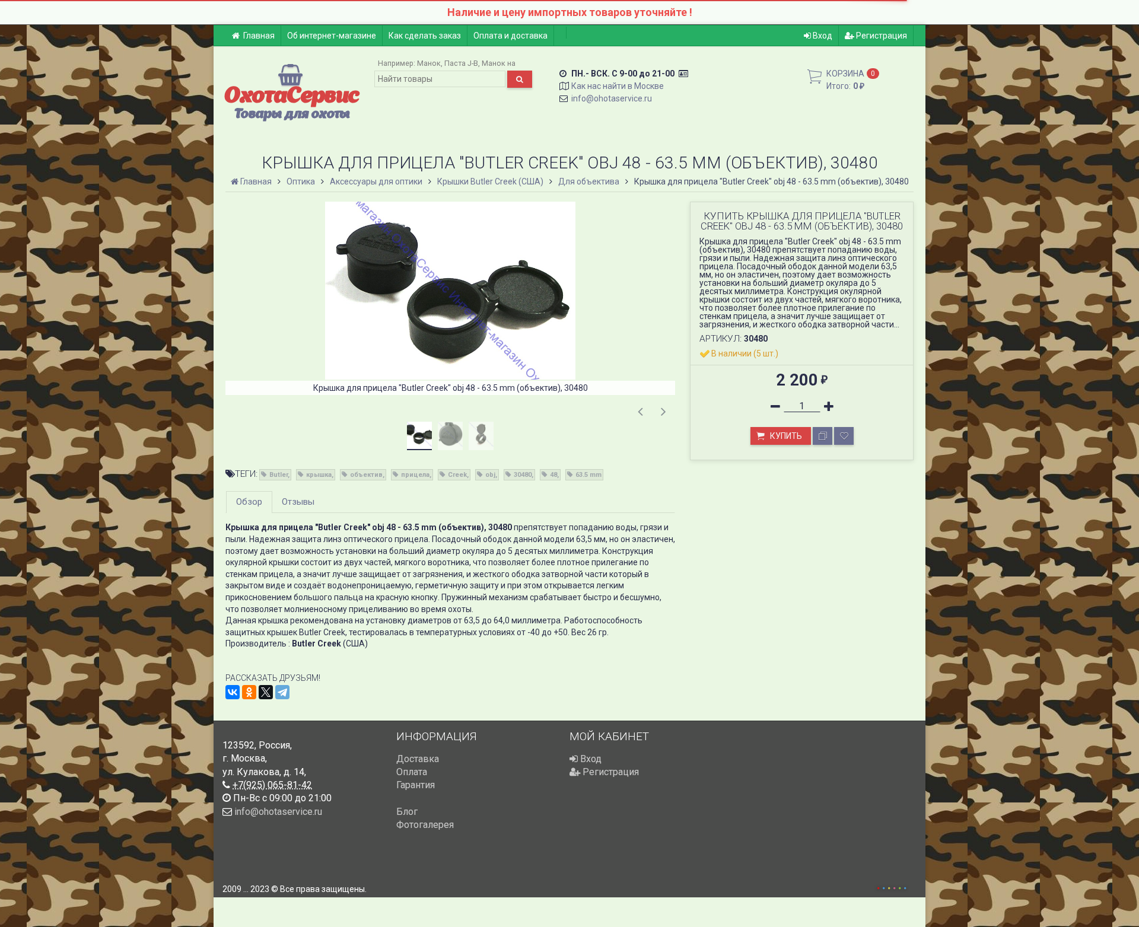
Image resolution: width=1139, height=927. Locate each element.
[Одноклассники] (249, 692)
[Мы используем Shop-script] (892, 886)
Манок (429, 63)
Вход (821, 35)
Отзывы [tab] (298, 501)
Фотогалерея (425, 824)
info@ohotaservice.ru (611, 98)
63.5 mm (588, 475)
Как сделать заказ (425, 35)
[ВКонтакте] (232, 692)
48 (553, 475)
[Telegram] (282, 692)
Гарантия (415, 785)
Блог (407, 811)
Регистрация (880, 35)
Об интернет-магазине (331, 35)
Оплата (411, 772)
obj (490, 475)
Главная (259, 35)
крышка (319, 475)
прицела (415, 475)
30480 (523, 475)
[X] (266, 692)
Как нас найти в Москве (617, 86)
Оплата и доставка (510, 35)
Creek (457, 475)
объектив (366, 475)
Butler (278, 475)
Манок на (499, 63)
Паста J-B (461, 63)
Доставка (417, 758)
